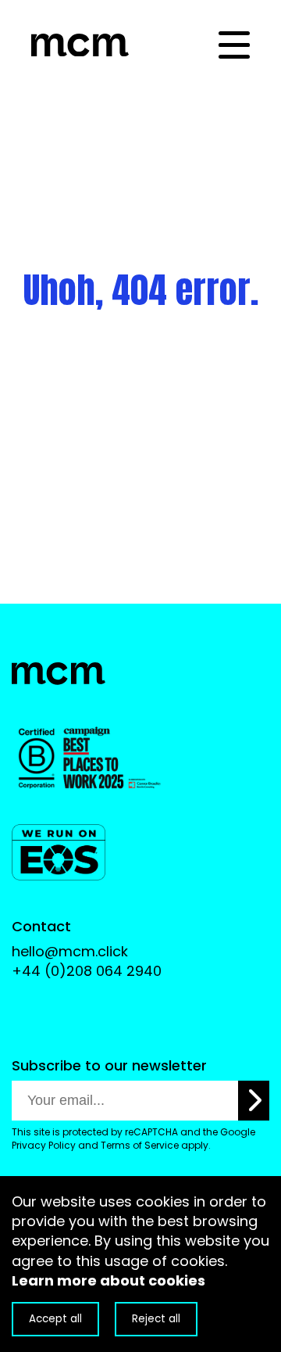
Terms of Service (140, 1145)
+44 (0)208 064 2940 (87, 971)
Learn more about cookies (108, 1280)
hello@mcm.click (70, 951)
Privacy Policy (44, 1145)
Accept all (55, 1318)
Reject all (156, 1318)
